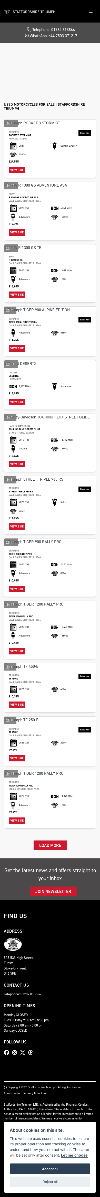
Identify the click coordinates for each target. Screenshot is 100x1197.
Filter (82, 51)
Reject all (50, 1182)
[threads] (32, 1053)
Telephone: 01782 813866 (53, 29)
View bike (17, 170)
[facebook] (8, 1053)
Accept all (50, 1169)
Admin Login (12, 1093)
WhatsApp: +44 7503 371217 (53, 35)
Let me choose (74, 1155)
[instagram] (16, 1053)
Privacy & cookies (35, 1093)
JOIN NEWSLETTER (53, 891)
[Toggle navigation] (91, 11)
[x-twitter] (24, 1053)
